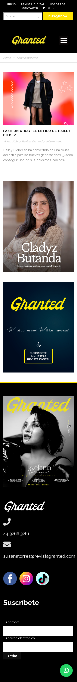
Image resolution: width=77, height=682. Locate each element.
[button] (66, 670)
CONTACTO (30, 8)
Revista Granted (32, 141)
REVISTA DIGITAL (33, 4)
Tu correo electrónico (19, 638)
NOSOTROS (57, 4)
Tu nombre (11, 622)
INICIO (11, 4)
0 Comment (54, 141)
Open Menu (63, 40)
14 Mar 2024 (10, 141)
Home (7, 57)
